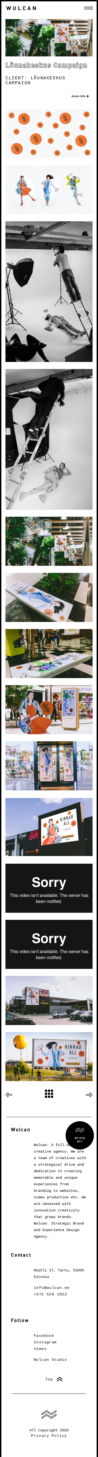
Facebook (44, 1336)
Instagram (45, 1342)
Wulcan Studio (50, 1360)
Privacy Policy (49, 1436)
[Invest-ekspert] (87, 1094)
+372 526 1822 (50, 1294)
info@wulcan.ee (52, 1288)
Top (49, 1379)
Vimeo (40, 1349)
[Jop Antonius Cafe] (10, 1094)
